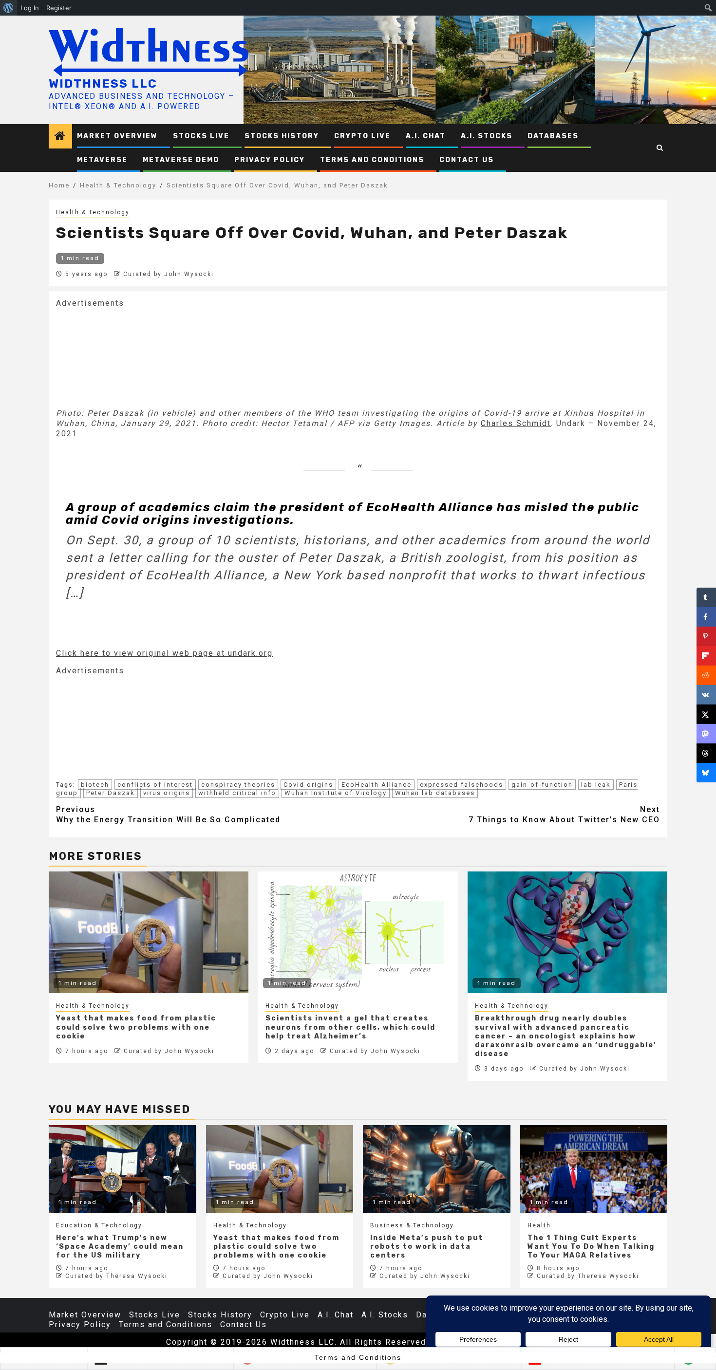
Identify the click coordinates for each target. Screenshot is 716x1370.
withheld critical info (237, 792)
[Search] (660, 148)
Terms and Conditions (372, 160)
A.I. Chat (426, 136)
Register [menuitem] (59, 8)
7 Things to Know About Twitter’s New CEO (564, 814)
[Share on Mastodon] (706, 733)
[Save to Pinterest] (706, 636)
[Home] (60, 137)
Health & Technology (93, 212)
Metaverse (102, 160)
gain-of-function (542, 784)
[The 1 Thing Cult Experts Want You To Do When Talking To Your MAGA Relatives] (594, 1169)
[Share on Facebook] (706, 617)
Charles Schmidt (516, 423)
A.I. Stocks (486, 136)
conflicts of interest (155, 784)
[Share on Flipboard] (706, 656)
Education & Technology (99, 1225)
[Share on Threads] (706, 753)
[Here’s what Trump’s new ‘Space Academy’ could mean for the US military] (122, 1169)
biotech (95, 784)
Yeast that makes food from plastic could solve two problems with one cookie (136, 1027)
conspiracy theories (238, 784)
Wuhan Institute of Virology (335, 792)
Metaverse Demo (181, 160)
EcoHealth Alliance (376, 784)
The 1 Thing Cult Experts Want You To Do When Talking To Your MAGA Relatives (591, 1246)
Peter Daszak (110, 792)
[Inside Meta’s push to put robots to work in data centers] (436, 1169)
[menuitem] (8, 8)
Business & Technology (412, 1225)
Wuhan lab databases (435, 792)
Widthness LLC (103, 84)
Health (539, 1225)
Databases (553, 136)
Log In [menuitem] (29, 8)
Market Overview (117, 136)
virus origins (166, 792)
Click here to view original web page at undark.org (164, 653)
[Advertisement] (129, 357)
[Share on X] (706, 714)
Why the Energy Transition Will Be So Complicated (168, 814)
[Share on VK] (706, 694)
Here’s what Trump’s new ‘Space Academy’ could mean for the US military (120, 1246)
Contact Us (466, 160)
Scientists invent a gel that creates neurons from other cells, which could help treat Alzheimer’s (350, 1027)
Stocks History (282, 136)
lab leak (596, 784)
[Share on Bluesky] (706, 772)
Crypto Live (362, 136)
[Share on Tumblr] (706, 597)
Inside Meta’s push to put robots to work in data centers (426, 1246)
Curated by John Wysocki (168, 274)
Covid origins (308, 784)
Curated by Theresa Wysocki (116, 1276)
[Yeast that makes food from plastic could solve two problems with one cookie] (280, 1169)
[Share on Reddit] (706, 675)
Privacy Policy (269, 160)
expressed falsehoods (461, 784)
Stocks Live (201, 136)
